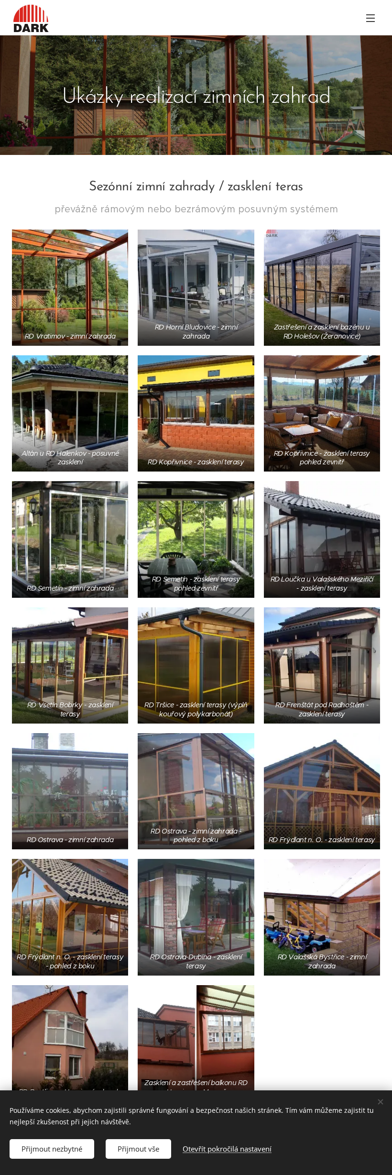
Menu (370, 17)
